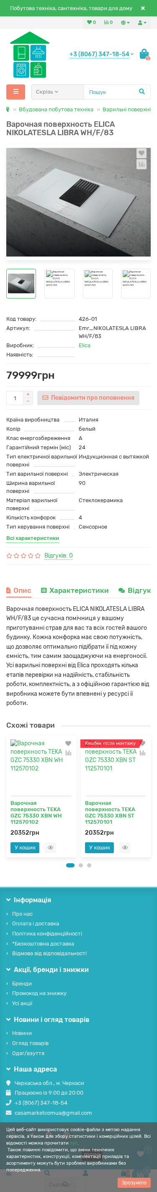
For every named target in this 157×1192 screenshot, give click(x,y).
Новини (22, 1033)
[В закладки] (141, 153)
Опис (22, 590)
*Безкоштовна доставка (43, 944)
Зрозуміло (134, 1183)
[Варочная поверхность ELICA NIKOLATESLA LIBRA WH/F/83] (78, 202)
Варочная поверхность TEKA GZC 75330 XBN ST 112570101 (110, 812)
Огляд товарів (30, 1043)
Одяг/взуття (28, 1053)
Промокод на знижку (39, 993)
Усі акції (22, 1003)
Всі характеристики (32, 538)
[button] (70, 865)
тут (73, 1143)
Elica (84, 345)
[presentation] (8, 796)
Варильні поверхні (127, 109)
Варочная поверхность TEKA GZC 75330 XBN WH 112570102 (36, 812)
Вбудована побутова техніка (56, 109)
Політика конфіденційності (47, 933)
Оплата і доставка (35, 923)
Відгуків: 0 (58, 555)
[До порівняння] (141, 164)
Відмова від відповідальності (49, 953)
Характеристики (79, 590)
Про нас (22, 914)
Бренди (22, 983)
